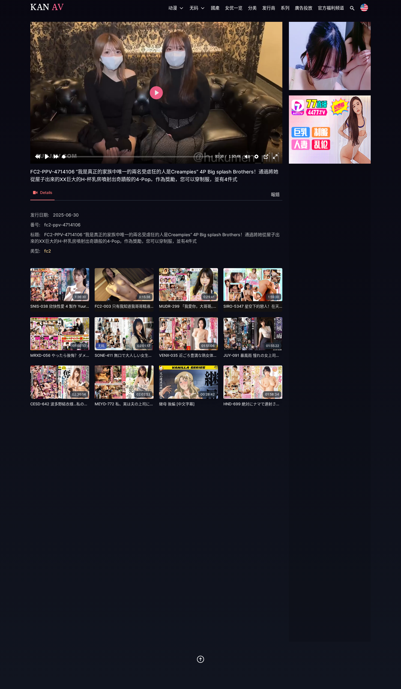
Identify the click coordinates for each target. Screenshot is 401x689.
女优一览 (234, 8)
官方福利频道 (331, 8)
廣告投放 (303, 8)
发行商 (268, 8)
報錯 (275, 194)
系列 (285, 8)
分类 (252, 8)
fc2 (47, 251)
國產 (215, 8)
